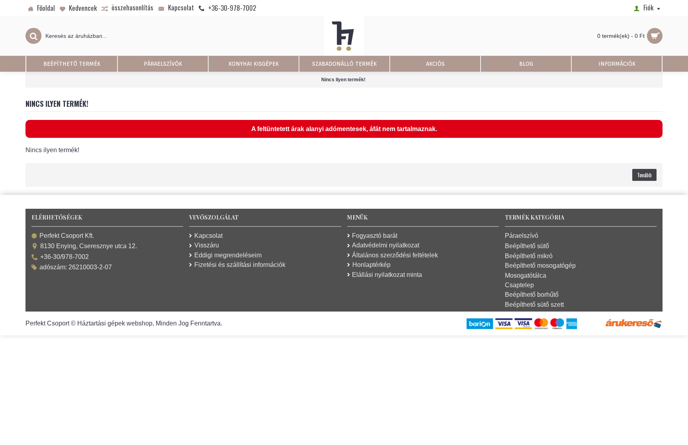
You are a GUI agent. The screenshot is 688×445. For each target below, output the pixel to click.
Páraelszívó (521, 235)
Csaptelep (519, 285)
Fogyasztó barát (374, 235)
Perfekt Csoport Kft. (66, 235)
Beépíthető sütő (527, 246)
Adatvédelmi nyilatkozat (385, 245)
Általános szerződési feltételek (395, 255)
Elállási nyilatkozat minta (387, 274)
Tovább (644, 175)
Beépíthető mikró (529, 256)
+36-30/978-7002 (64, 256)
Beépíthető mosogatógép (540, 265)
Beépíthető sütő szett (534, 304)
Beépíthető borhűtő (532, 294)
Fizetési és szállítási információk (239, 264)
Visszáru (206, 245)
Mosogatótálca (525, 275)
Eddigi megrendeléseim (228, 255)
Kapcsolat (208, 235)
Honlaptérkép (371, 264)
